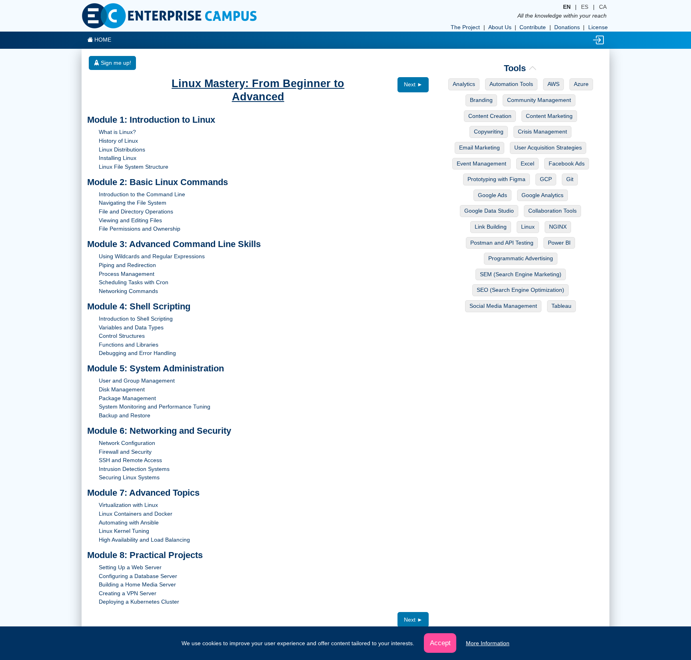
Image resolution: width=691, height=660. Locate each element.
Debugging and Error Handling (137, 353)
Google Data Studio (489, 210)
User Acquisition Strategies (548, 147)
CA (603, 7)
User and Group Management (137, 380)
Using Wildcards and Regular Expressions (152, 256)
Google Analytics (542, 195)
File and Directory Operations (136, 211)
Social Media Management (503, 306)
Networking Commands (128, 291)
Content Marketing (549, 116)
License (598, 27)
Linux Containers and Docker (135, 513)
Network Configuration (127, 443)
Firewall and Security (125, 452)
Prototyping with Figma (496, 179)
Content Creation (489, 116)
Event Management (481, 163)
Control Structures (122, 336)
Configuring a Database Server (138, 576)
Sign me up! (115, 63)
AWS (553, 84)
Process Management (126, 274)
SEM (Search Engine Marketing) (520, 274)
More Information (487, 643)
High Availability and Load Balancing (144, 539)
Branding (481, 100)
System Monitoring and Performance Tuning (154, 406)
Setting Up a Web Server (130, 567)
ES (584, 7)
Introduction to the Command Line (142, 194)
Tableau (561, 306)
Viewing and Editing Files (130, 220)
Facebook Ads (567, 163)
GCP (546, 179)
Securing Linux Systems (129, 477)
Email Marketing (479, 147)
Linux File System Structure (133, 167)
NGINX (558, 226)
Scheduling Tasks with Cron (133, 282)
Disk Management (122, 389)
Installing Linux (117, 158)
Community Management (539, 100)
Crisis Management (542, 131)
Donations (567, 27)
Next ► (413, 84)
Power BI (559, 242)
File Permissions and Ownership (139, 228)
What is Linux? (117, 132)
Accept (440, 643)
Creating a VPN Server (127, 593)
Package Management (127, 398)
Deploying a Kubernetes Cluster (139, 601)
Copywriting (488, 131)
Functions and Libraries (128, 344)
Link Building (491, 226)
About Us (499, 27)
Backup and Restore (124, 415)
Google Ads (492, 195)
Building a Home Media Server (137, 584)
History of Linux (118, 141)
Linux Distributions (122, 149)
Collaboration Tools (552, 210)
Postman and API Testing (501, 242)
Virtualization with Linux (128, 505)
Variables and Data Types (131, 327)
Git (569, 179)
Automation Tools (511, 84)
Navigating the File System (132, 202)
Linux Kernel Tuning (124, 531)
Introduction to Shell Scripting (136, 318)
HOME (102, 39)
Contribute (532, 27)
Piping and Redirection (127, 265)
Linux (528, 226)
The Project (465, 27)
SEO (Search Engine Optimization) (520, 290)
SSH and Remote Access (130, 460)
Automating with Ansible (129, 522)
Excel (527, 163)
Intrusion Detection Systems (134, 469)
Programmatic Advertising (520, 258)
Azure (581, 84)
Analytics (464, 84)
